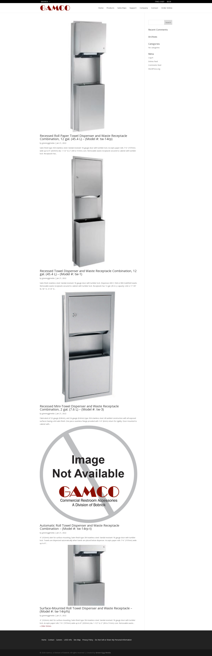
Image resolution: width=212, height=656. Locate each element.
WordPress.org (154, 69)
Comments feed (154, 65)
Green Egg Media (103, 652)
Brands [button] (44, 1)
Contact (154, 8)
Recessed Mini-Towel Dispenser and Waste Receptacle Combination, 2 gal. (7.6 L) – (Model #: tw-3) (79, 407)
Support (133, 8)
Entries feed (153, 61)
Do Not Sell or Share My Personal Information (113, 640)
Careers (59, 640)
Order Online (166, 8)
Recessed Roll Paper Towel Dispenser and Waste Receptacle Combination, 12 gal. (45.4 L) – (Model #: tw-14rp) (83, 137)
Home (100, 8)
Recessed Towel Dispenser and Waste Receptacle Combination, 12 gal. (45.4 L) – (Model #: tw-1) (88, 272)
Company (144, 8)
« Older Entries (45, 626)
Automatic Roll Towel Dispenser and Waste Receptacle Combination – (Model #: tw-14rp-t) (79, 527)
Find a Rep (159, 1)
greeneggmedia (48, 143)
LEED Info (68, 640)
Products (110, 8)
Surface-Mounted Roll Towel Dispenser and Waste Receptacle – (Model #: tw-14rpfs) (86, 610)
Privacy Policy (87, 640)
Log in (150, 57)
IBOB (169, 1)
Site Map (77, 640)
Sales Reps (121, 8)
